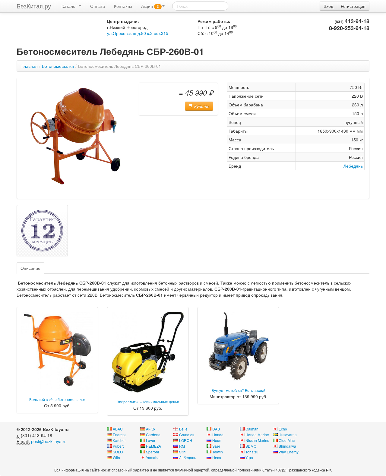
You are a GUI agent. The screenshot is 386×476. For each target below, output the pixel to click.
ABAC (118, 428)
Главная (29, 66)
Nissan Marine (257, 440)
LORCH (185, 440)
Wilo (116, 457)
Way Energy (289, 451)
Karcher (119, 440)
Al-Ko (150, 428)
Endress (119, 434)
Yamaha (153, 457)
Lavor (150, 440)
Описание (30, 268)
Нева (216, 457)
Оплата (97, 6)
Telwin (217, 451)
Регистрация (353, 6)
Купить (201, 106)
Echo (283, 428)
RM (182, 446)
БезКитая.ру (34, 6)
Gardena (153, 434)
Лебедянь (353, 166)
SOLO (118, 451)
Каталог (70, 6)
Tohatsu (251, 451)
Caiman (251, 428)
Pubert (118, 446)
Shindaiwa (287, 446)
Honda (217, 434)
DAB (216, 428)
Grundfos (186, 434)
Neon (216, 440)
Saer (216, 446)
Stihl (182, 451)
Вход (328, 6)
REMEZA (153, 446)
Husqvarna (288, 434)
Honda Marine (257, 434)
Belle (183, 428)
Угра (249, 457)
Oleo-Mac (287, 440)
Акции (150, 6)
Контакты (123, 6)
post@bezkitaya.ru (49, 441)
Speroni (152, 451)
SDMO (250, 446)
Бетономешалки (58, 66)
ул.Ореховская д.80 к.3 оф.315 (137, 33)
